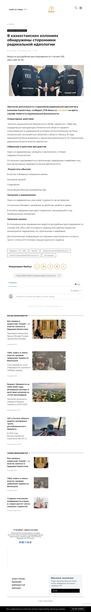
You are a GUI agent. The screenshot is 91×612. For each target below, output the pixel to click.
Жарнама (16, 588)
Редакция (16, 582)
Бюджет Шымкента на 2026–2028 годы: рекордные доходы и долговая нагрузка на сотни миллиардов (18, 389)
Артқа (11, 24)
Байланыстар (18, 585)
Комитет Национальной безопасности (24, 255)
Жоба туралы (18, 579)
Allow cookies (78, 609)
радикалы (13, 251)
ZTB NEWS (12, 50)
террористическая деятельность (55, 251)
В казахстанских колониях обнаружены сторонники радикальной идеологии (32, 40)
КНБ (24, 251)
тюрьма (34, 251)
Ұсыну (55, 590)
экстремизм (49, 255)
